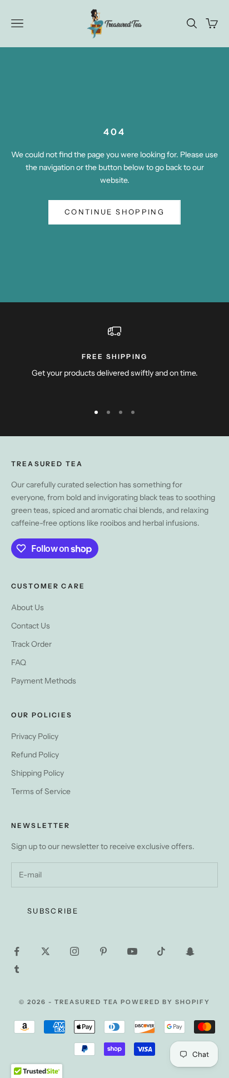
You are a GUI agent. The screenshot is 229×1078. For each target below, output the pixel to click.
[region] (114, 359)
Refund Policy (35, 755)
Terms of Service (41, 791)
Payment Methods (43, 681)
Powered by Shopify (165, 1002)
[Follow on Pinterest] (103, 951)
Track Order (31, 644)
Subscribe (52, 910)
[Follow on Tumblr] (16, 969)
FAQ (18, 662)
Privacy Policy (34, 736)
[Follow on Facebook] (16, 951)
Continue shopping (114, 211)
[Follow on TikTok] (161, 951)
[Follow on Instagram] (74, 951)
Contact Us (30, 626)
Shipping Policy (37, 773)
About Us (27, 607)
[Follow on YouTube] (132, 951)
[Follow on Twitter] (45, 951)
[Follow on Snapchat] (190, 951)
